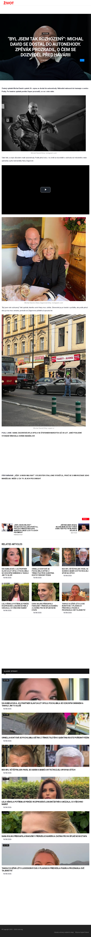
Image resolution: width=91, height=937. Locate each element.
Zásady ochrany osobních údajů (64, 932)
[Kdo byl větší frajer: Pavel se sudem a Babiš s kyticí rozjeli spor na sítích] (75, 557)
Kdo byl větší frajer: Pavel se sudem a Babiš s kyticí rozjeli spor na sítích (75, 571)
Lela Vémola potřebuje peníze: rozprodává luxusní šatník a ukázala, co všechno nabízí (15, 606)
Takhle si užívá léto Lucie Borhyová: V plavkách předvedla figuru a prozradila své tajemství (73, 607)
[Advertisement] (45, 455)
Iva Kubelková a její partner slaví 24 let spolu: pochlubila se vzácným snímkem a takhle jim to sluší (15, 572)
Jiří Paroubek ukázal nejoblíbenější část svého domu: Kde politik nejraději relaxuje (66, 529)
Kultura (45, 33)
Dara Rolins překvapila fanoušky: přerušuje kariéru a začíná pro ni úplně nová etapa (45, 607)
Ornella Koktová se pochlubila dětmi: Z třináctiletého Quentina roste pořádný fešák (43, 572)
